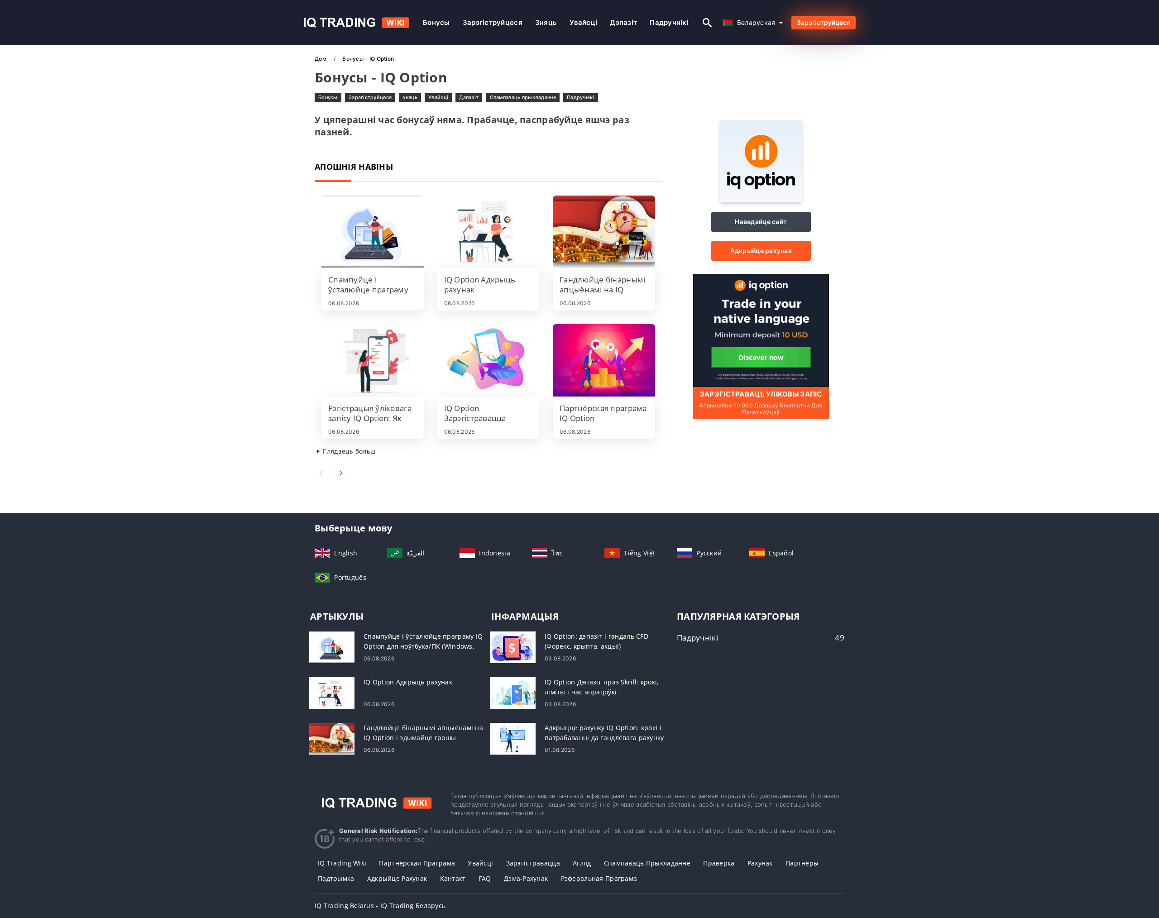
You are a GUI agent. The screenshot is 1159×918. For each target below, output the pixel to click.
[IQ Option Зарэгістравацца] (488, 360)
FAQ (485, 878)
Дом (321, 58)
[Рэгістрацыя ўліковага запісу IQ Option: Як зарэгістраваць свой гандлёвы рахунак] (372, 360)
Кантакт (453, 878)
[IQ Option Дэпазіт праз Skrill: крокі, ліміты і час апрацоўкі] (513, 692)
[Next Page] (341, 472)
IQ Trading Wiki (342, 863)
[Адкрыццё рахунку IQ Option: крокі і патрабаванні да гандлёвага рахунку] (513, 738)
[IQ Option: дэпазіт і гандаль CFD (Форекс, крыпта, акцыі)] (513, 646)
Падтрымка (336, 878)
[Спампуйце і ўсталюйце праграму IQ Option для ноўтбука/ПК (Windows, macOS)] (372, 232)
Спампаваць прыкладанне (523, 97)
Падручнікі (669, 22)
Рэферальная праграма (599, 878)
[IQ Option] (761, 199)
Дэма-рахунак (526, 878)
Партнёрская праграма (417, 863)
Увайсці (583, 22)
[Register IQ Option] (761, 330)
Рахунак (760, 863)
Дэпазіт (623, 22)
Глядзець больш (348, 451)
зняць (546, 22)
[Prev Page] (322, 472)
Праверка (718, 863)
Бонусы (436, 22)
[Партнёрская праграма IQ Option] (604, 360)
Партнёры (802, 863)
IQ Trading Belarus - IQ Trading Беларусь (380, 905)
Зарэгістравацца (533, 863)
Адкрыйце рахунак (761, 250)
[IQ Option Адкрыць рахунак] (488, 232)
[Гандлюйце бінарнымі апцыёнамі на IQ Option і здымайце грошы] (604, 232)
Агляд (582, 863)
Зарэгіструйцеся (492, 22)
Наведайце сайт (761, 221)
